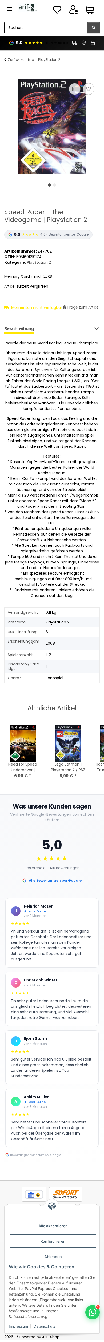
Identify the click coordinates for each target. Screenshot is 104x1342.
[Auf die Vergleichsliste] (75, 89)
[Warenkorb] (90, 11)
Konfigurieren (53, 1241)
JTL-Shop (50, 1337)
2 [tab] (54, 185)
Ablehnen (53, 1256)
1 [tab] (49, 185)
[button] (73, 11)
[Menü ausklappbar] (9, 6)
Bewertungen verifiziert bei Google (35, 1155)
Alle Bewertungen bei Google (55, 880)
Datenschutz (45, 1326)
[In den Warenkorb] (8, 76)
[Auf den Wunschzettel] (88, 89)
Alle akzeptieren (53, 1226)
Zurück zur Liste (21, 59)
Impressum (18, 1326)
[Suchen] (93, 27)
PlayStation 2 (39, 262)
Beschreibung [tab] (19, 329)
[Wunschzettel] (57, 11)
